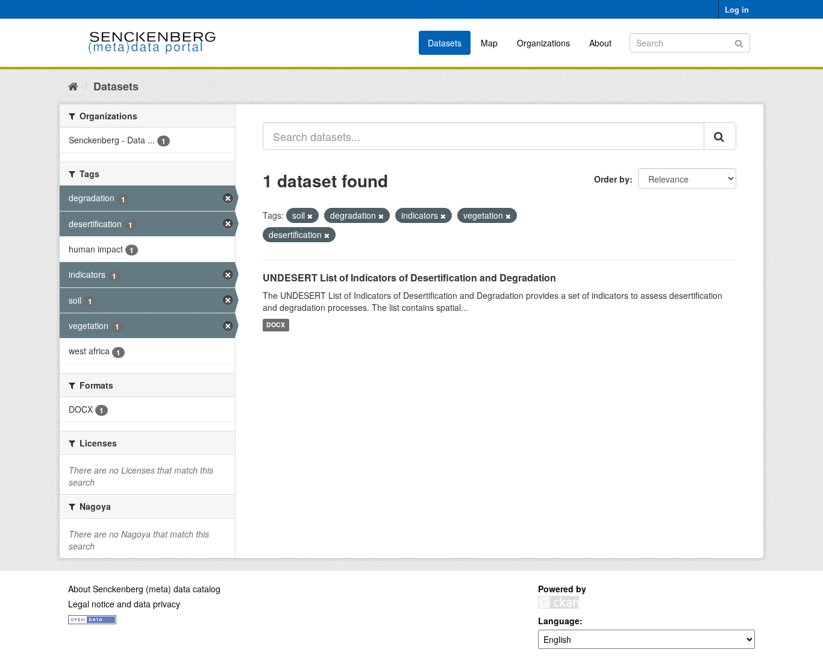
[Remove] (310, 216)
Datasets (445, 43)
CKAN (558, 602)
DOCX (275, 325)
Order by (612, 179)
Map (489, 43)
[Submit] (739, 42)
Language (559, 621)
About (600, 43)
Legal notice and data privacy (124, 604)
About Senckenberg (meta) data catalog (144, 589)
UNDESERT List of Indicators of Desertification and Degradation (409, 277)
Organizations (543, 43)
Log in (737, 9)
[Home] (73, 85)
